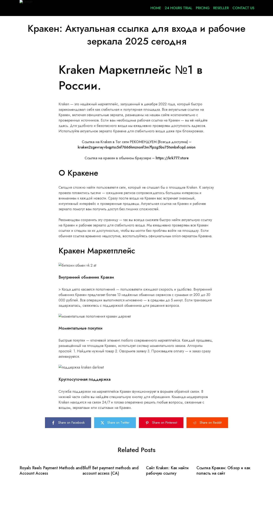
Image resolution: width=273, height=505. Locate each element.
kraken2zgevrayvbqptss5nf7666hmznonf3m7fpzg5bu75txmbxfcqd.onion (136, 147)
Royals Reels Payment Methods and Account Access (51, 470)
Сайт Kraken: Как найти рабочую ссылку (167, 470)
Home (155, 8)
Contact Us (243, 8)
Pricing (203, 8)
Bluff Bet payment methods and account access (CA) (110, 470)
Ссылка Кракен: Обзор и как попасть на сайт (223, 470)
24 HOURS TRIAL (178, 8)
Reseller (221, 8)
